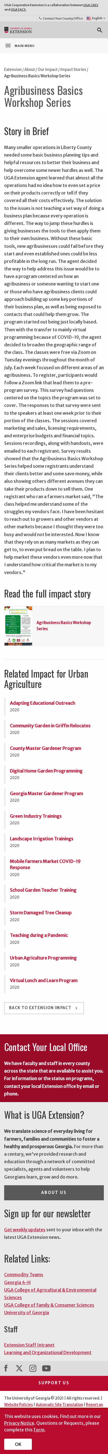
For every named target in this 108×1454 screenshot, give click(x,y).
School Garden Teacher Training (43, 890)
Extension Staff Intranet (29, 1345)
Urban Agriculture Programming (43, 958)
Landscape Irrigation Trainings (41, 838)
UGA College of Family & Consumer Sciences (49, 1305)
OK (18, 1444)
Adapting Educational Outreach (42, 703)
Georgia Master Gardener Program (46, 793)
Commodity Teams (23, 1274)
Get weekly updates (24, 1229)
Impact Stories (73, 69)
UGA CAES (90, 5)
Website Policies (18, 1404)
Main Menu (20, 45)
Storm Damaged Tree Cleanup (41, 912)
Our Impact (48, 69)
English (99, 18)
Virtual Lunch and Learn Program (44, 980)
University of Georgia (26, 1312)
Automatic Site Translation (59, 1404)
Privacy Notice (19, 1423)
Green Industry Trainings (36, 816)
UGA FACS (18, 9)
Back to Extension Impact (44, 1008)
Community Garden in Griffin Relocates (50, 725)
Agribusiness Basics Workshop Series (37, 76)
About (29, 69)
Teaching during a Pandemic (39, 935)
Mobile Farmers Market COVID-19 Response (45, 864)
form (39, 1430)
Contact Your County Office (61, 18)
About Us (53, 1192)
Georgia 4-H (17, 1282)
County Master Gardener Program (45, 748)
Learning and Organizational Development (47, 1352)
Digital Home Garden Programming (46, 771)
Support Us (54, 1383)
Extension (13, 69)
